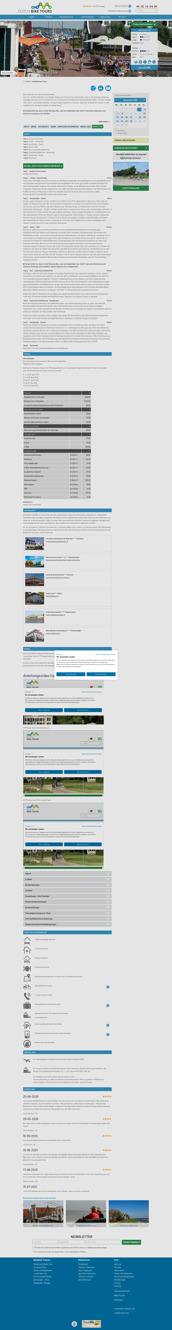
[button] (60, 654)
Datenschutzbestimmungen (106, 654)
